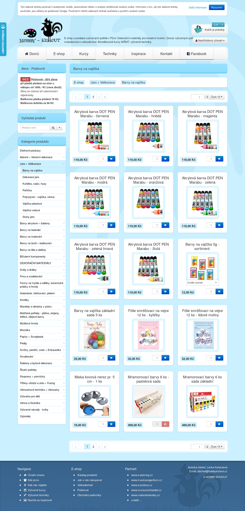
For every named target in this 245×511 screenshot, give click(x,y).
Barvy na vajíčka (32, 170)
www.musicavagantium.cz (146, 480)
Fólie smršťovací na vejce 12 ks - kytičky (148, 312)
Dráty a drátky (28, 269)
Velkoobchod (85, 485)
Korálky (24, 300)
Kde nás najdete (37, 485)
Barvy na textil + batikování (36, 243)
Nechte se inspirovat (39, 500)
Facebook (198, 53)
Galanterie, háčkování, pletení (37, 293)
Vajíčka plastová (32, 203)
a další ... (136, 500)
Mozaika (25, 330)
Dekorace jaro (31, 177)
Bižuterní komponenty (33, 256)
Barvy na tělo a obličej (33, 250)
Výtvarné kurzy (36, 490)
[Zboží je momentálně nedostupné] (165, 424)
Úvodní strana (35, 475)
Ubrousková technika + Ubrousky (39, 389)
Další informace (198, 7)
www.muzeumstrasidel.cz (146, 490)
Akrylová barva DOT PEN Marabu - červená (94, 113)
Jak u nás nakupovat (89, 480)
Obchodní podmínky (89, 495)
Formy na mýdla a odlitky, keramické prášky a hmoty (41, 284)
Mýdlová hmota (29, 323)
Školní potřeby (28, 370)
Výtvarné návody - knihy (34, 409)
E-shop (59, 53)
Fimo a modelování (31, 276)
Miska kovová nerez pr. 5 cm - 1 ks (95, 379)
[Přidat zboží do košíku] (111, 159)
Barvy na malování (31, 236)
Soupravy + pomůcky (32, 376)
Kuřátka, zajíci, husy (34, 183)
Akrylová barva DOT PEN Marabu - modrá (94, 180)
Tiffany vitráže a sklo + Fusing (37, 383)
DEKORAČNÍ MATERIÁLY (35, 263)
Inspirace (138, 53)
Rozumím (216, 7)
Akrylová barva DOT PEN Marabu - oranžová (148, 180)
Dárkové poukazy (30, 150)
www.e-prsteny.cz (141, 485)
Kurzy (83, 53)
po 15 (217, 96)
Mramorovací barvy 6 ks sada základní (202, 379)
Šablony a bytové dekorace (36, 363)
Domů (33, 53)
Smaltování (26, 356)
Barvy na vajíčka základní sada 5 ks (94, 312)
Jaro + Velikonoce (30, 163)
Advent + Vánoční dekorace (36, 157)
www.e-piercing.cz (142, 475)
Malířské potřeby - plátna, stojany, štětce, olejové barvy (39, 314)
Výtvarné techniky (38, 495)
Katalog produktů (87, 475)
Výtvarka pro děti (30, 396)
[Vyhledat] (53, 127)
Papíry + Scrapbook (31, 336)
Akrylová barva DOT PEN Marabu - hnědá (148, 113)
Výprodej (25, 416)
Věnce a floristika (30, 403)
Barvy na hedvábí (30, 230)
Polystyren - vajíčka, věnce (39, 197)
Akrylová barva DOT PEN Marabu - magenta (202, 113)
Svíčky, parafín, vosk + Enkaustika (40, 350)
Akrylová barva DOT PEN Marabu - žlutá (148, 246)
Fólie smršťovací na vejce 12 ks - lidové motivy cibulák (202, 314)
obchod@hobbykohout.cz (212, 471)
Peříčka (27, 190)
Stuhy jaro (28, 217)
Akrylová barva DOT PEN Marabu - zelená (202, 180)
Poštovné (37, 79)
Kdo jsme (33, 480)
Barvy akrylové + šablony (35, 223)
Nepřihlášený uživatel (210, 40)
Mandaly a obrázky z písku (36, 306)
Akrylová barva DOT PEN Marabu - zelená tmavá (94, 246)
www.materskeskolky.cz (145, 495)
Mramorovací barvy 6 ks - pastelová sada (148, 379)
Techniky (110, 53)
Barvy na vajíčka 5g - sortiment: (202, 246)
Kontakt (166, 53)
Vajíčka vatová (31, 210)
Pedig (23, 343)
